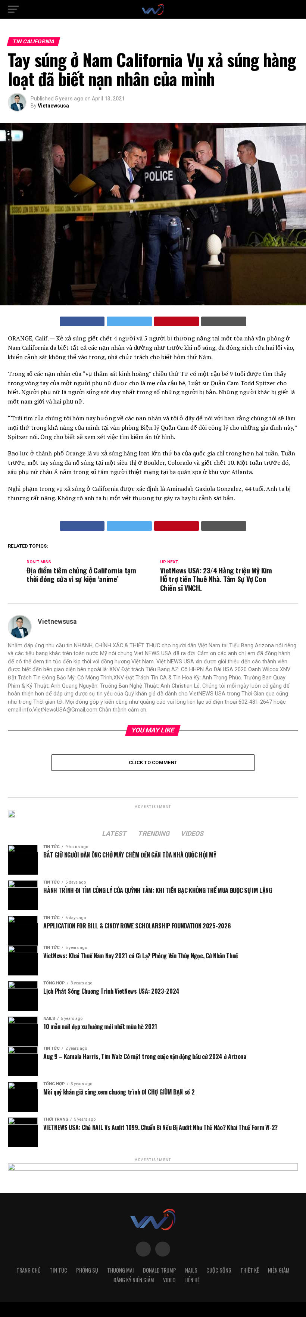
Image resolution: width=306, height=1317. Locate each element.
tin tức (58, 1270)
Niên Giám (279, 1270)
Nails (191, 1270)
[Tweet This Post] (129, 321)
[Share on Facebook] (82, 321)
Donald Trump (159, 1270)
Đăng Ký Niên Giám (133, 1280)
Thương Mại (120, 1270)
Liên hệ (192, 1280)
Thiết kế (249, 1270)
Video (169, 1280)
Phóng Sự (87, 1270)
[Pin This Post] (176, 321)
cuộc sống (218, 1270)
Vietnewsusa (53, 106)
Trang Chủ (28, 1270)
